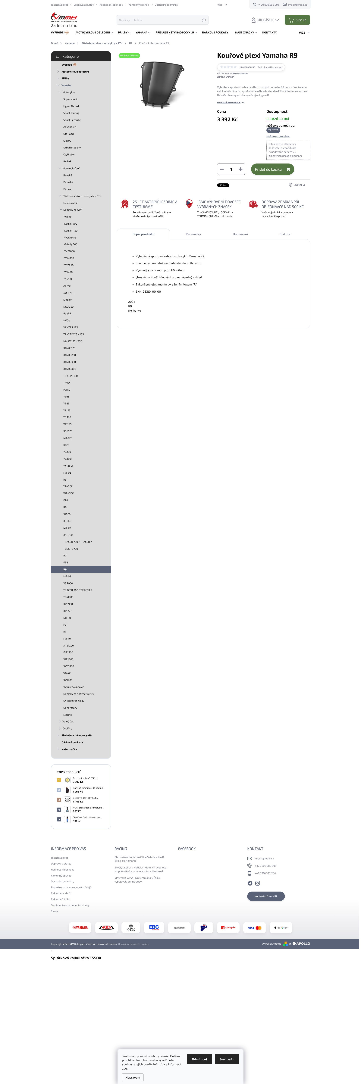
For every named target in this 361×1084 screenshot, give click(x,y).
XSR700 (68, 534)
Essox (54, 911)
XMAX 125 (69, 348)
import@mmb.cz (264, 858)
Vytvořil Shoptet (271, 943)
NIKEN (67, 617)
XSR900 (68, 583)
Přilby (65, 78)
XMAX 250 (69, 355)
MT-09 (67, 576)
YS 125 (67, 417)
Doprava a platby (84, 4)
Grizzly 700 (70, 244)
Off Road (68, 133)
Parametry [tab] (193, 234)
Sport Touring (71, 112)
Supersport (70, 99)
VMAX (67, 673)
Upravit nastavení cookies (133, 943)
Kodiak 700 (70, 223)
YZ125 (67, 410)
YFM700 (69, 258)
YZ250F (67, 458)
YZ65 (66, 396)
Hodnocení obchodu (111, 4)
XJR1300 (68, 659)
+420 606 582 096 (265, 865)
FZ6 (65, 500)
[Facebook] (250, 883)
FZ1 (65, 624)
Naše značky (69, 749)
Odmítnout (199, 1059)
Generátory (70, 707)
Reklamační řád (60, 899)
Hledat (204, 19)
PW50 (66, 389)
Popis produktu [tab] (143, 234)
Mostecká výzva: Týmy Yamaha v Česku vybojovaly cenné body (138, 879)
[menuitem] (61, 32)
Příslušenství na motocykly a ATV (81, 196)
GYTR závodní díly (73, 700)
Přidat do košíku (268, 169)
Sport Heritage (72, 119)
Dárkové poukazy (72, 742)
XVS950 (68, 604)
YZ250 (67, 451)
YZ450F (68, 486)
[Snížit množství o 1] (221, 169)
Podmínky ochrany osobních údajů (71, 887)
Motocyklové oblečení (75, 71)
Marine (67, 714)
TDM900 (68, 597)
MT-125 (67, 438)
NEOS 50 (68, 306)
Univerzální (70, 202)
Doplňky (67, 728)
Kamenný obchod (139, 4)
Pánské (67, 175)
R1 (64, 631)
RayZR (67, 313)
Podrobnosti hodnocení (270, 67)
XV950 (67, 610)
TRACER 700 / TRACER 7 (77, 541)
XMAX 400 (69, 368)
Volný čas (68, 721)
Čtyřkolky (68, 154)
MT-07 (67, 527)
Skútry (67, 140)
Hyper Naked (71, 106)
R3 (65, 479)
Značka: (225, 77)
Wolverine (70, 237)
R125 (66, 445)
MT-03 (67, 472)
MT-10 (67, 638)
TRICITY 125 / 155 (73, 334)
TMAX (67, 382)
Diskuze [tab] (284, 234)
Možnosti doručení (278, 136)
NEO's (66, 320)
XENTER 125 (70, 327)
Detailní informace (228, 102)
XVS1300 (68, 666)
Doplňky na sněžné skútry (78, 693)
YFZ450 (69, 265)
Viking (67, 216)
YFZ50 (68, 278)
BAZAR (67, 161)
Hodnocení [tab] (240, 234)
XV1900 (67, 680)
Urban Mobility (72, 147)
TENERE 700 (70, 548)
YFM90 (68, 272)
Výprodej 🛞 (68, 64)
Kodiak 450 (70, 230)
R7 (64, 555)
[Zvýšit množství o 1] (240, 169)
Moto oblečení (70, 168)
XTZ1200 (68, 645)
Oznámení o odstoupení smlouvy (70, 905)
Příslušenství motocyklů (76, 735)
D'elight (67, 299)
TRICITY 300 (70, 375)
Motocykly (68, 92)
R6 (65, 507)
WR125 (67, 424)
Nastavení (132, 1077)
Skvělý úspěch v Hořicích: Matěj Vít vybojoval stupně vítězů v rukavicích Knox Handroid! (141, 869)
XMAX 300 (69, 361)
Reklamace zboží (61, 893)
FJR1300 (68, 652)
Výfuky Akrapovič (73, 686)
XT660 (67, 520)
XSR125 (67, 431)
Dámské (68, 182)
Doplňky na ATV (72, 209)
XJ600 (67, 514)
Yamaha (66, 85)
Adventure (69, 126)
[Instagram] (257, 883)
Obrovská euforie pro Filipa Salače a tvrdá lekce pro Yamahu (139, 858)
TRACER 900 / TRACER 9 (77, 590)
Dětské (67, 189)
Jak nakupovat (59, 4)
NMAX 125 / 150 (72, 341)
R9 (65, 569)
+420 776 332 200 (265, 873)
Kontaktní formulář (266, 896)
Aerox (67, 285)
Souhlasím (227, 1059)
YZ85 (66, 403)
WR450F (68, 493)
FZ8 (65, 562)
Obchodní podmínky (166, 4)
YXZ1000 (69, 251)
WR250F (68, 465)
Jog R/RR (68, 292)
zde (124, 1068)
